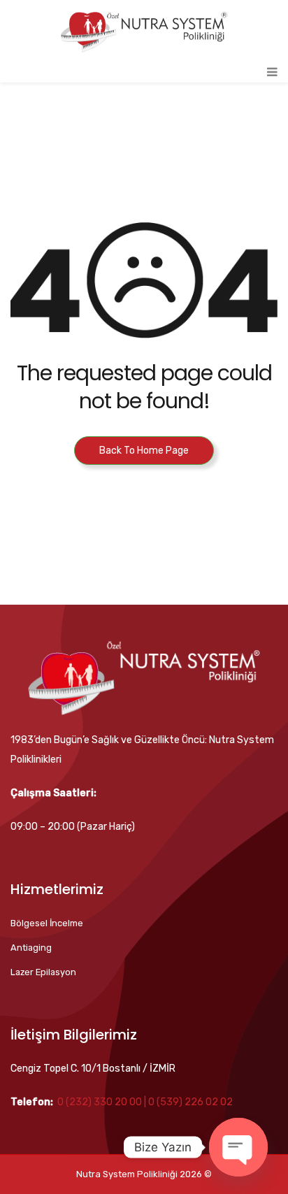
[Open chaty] (238, 1147)
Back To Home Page (144, 450)
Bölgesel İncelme (46, 923)
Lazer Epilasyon (43, 972)
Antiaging (31, 947)
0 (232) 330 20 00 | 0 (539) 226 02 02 (145, 1102)
